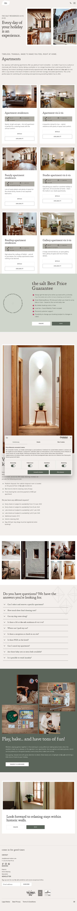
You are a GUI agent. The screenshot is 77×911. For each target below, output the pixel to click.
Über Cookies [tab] (61, 442)
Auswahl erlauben (38, 472)
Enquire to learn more (17, 764)
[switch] (30, 466)
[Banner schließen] (70, 437)
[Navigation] (74, 3)
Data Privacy (16, 902)
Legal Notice (6, 902)
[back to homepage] (6, 3)
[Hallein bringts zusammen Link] (40, 893)
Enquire (41, 323)
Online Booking (6, 871)
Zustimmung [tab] (16, 442)
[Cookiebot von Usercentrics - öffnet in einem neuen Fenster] (61, 438)
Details (19, 133)
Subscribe (26, 884)
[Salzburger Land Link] (31, 893)
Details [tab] (38, 442)
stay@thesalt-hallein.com (9, 858)
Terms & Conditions (29, 902)
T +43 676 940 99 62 (8, 860)
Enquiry (4, 869)
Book (61, 323)
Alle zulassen (60, 472)
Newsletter (5, 874)
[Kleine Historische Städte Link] (48, 893)
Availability (19, 138)
